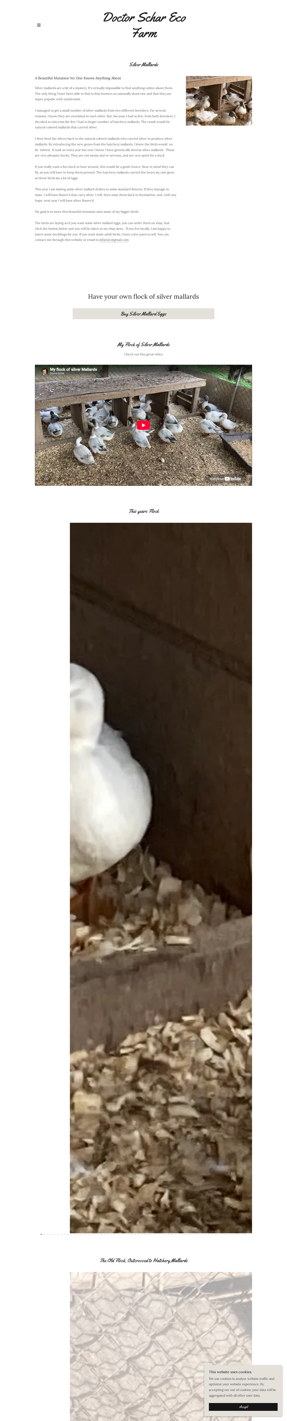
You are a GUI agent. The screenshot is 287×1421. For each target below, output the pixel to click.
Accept (243, 1407)
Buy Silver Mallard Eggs (143, 314)
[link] (143, 36)
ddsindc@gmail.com (114, 240)
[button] (39, 25)
